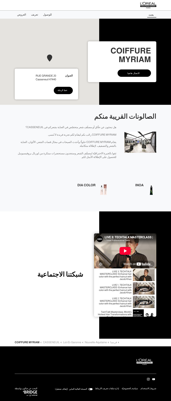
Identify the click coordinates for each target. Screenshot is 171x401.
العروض (21, 15)
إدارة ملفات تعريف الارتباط (107, 388)
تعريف (34, 15)
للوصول (47, 15)
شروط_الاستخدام (148, 389)
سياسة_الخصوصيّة (130, 389)
